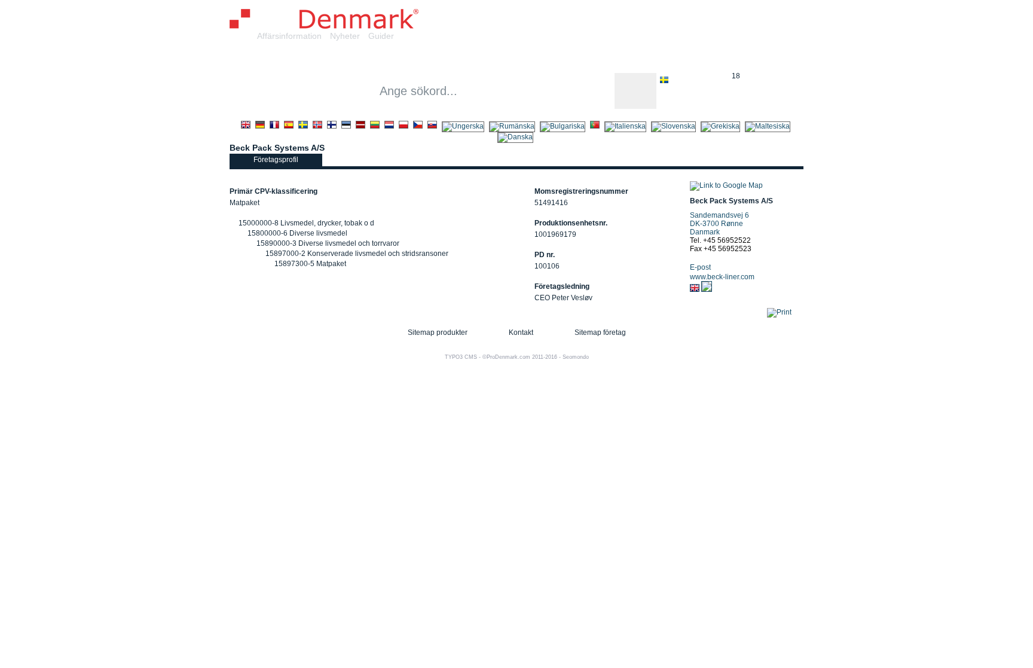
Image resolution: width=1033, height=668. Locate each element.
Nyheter (345, 36)
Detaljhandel (518, 59)
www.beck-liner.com (722, 277)
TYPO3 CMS (461, 357)
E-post (700, 267)
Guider (381, 36)
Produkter (397, 59)
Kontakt (521, 332)
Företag (339, 59)
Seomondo (576, 357)
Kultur (578, 59)
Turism (695, 59)
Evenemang (636, 59)
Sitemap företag (600, 332)
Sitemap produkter (437, 332)
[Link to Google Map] (726, 185)
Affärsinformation (289, 36)
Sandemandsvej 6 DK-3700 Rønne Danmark (719, 223)
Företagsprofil (275, 159)
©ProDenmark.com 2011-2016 (519, 357)
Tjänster (454, 59)
